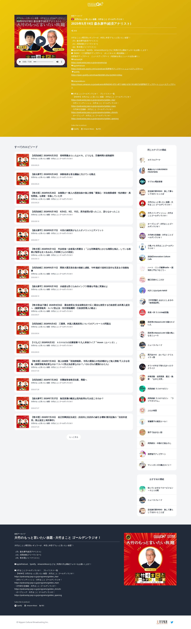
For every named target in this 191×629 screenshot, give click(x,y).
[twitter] (171, 622)
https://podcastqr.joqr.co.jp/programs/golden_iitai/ (93, 100)
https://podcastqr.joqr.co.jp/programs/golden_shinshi (94, 112)
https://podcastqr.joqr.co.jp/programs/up (89, 62)
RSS (99, 129)
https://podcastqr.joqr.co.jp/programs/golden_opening (95, 118)
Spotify (76, 129)
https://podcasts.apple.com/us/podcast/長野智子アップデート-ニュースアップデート (107, 68)
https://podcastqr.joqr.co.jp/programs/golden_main (93, 106)
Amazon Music (88, 129)
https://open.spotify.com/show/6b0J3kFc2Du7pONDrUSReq (96, 75)
